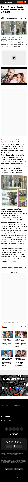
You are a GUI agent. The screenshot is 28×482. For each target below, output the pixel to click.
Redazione (3, 408)
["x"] (13, 388)
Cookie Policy (4, 405)
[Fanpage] (14, 434)
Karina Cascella (11, 322)
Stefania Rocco (13, 18)
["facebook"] (17, 388)
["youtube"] (10, 388)
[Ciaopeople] (14, 478)
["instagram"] (6, 388)
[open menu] (2, 2)
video (17, 322)
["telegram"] (20, 388)
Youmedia (3, 403)
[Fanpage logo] (9, 2)
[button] (25, 18)
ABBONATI (20, 2)
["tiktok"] (3, 388)
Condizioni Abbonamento (16, 405)
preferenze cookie (12, 408)
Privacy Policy (19, 403)
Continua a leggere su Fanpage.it (14, 268)
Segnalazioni (11, 403)
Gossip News (4, 322)
